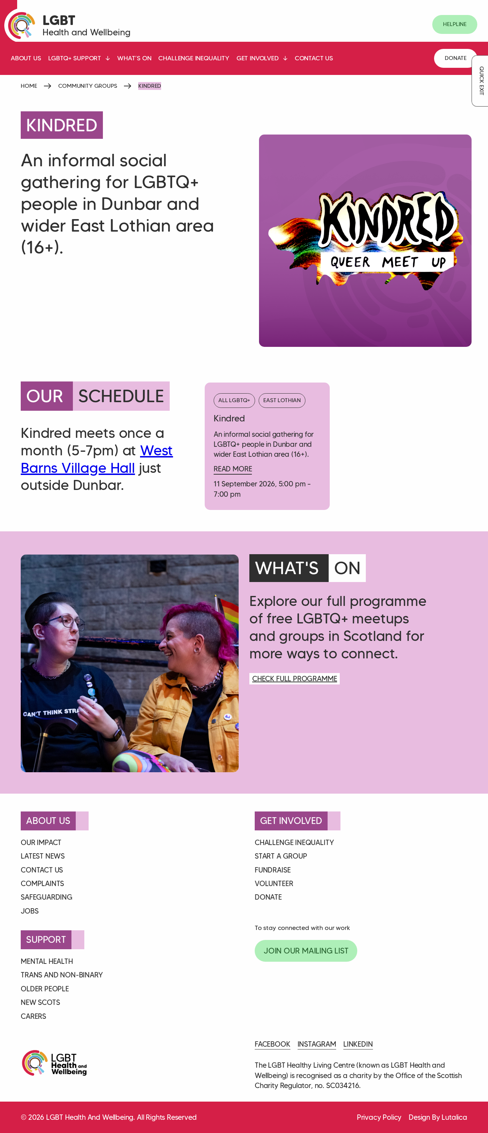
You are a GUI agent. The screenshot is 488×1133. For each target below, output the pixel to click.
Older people (45, 989)
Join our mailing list (306, 951)
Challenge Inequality (193, 58)
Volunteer (274, 883)
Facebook (272, 1044)
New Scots (40, 1002)
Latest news (43, 856)
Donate (456, 58)
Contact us (314, 58)
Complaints (42, 883)
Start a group (281, 856)
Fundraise (272, 870)
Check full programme (294, 678)
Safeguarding (47, 897)
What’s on (134, 58)
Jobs (29, 911)
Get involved (257, 58)
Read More (233, 469)
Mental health (47, 961)
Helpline (455, 24)
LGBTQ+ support (74, 58)
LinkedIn (358, 1044)
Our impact (41, 842)
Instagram (317, 1044)
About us (26, 58)
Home (29, 85)
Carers (33, 1016)
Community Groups (87, 85)
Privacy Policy (379, 1117)
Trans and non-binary (62, 975)
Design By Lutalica (438, 1117)
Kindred (229, 418)
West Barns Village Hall (97, 459)
